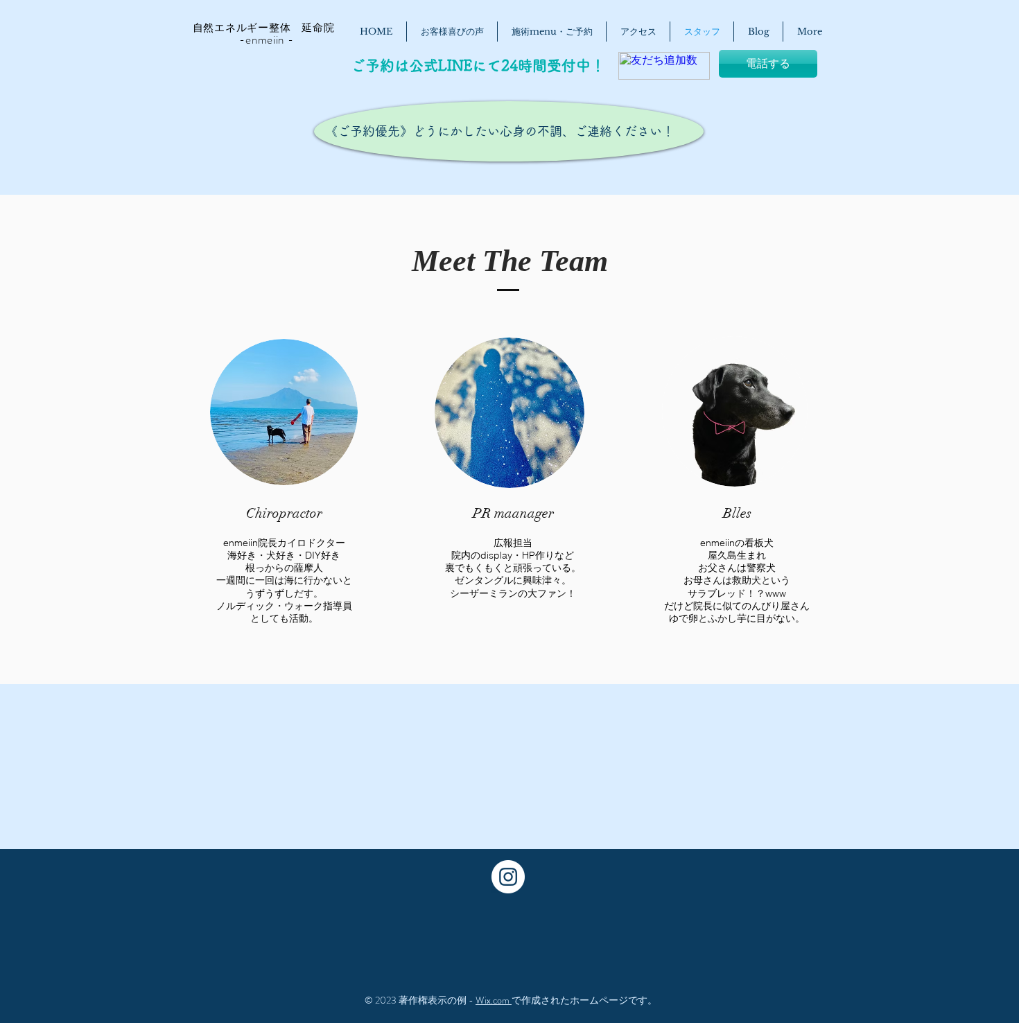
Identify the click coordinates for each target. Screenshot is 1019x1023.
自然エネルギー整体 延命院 (256, 27)
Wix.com (494, 1000)
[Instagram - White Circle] (508, 876)
